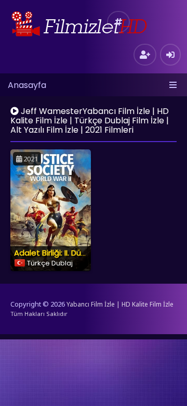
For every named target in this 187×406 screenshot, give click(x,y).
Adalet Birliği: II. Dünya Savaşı (68, 252)
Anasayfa (27, 85)
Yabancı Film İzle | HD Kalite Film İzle (119, 304)
